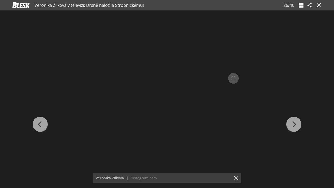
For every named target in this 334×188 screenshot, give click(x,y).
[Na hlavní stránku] (21, 5)
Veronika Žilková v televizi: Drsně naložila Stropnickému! (89, 5)
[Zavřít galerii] (317, 5)
